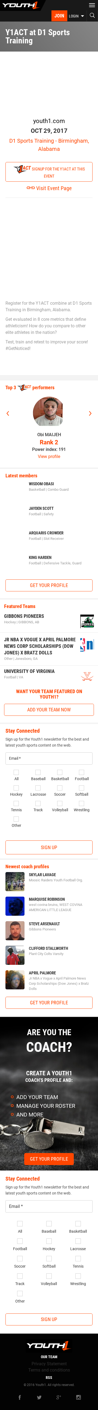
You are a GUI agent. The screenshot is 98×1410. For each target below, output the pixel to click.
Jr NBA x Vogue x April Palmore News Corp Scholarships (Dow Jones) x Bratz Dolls (40, 646)
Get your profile (49, 585)
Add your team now (49, 710)
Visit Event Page (53, 188)
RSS (49, 1377)
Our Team (49, 1357)
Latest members (21, 475)
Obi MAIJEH (49, 434)
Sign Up (49, 847)
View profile (49, 456)
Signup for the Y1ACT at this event (58, 173)
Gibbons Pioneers (24, 616)
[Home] (23, 5)
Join (59, 16)
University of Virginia (29, 671)
